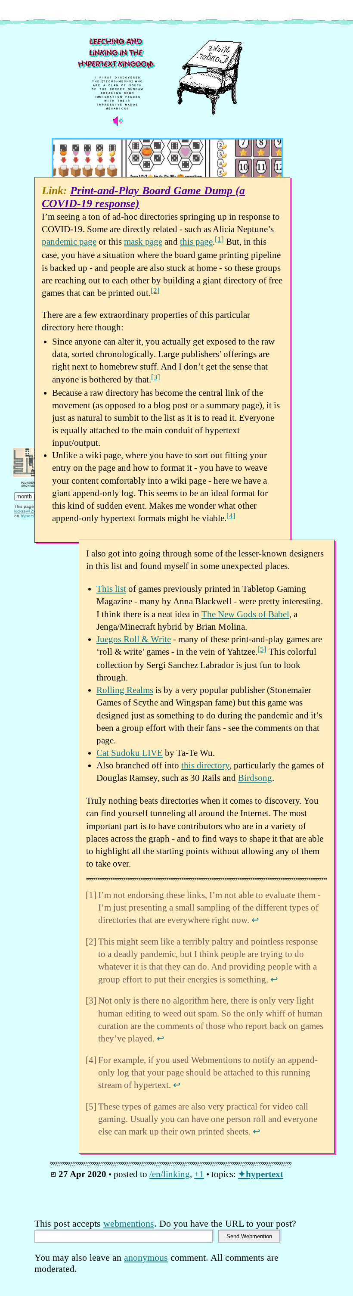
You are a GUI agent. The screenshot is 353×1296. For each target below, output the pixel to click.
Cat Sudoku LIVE (129, 753)
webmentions (128, 1223)
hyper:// (28, 515)
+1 (199, 1174)
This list (111, 589)
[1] (219, 239)
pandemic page (69, 241)
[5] (261, 649)
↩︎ (255, 920)
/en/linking (169, 1174)
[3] (155, 377)
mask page (143, 241)
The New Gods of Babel (245, 614)
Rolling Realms (124, 690)
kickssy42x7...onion (33, 511)
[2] (155, 290)
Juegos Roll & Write (133, 639)
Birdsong (255, 778)
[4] (230, 516)
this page (196, 241)
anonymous (146, 1257)
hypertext (264, 1174)
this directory (205, 765)
